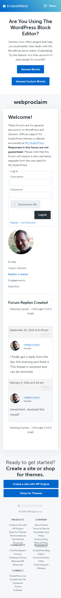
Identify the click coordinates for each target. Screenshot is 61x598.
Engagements (16, 280)
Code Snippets (41, 564)
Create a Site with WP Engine (18, 527)
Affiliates (41, 568)
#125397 (45, 334)
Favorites (13, 286)
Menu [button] (52, 5)
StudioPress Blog (41, 550)
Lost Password (28, 222)
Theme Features (18, 535)
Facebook (18, 583)
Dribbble (17, 590)
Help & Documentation (41, 556)
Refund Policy (41, 542)
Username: (17, 176)
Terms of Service (41, 528)
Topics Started (17, 268)
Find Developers (18, 550)
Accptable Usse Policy (41, 534)
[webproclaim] (21, 256)
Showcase (18, 542)
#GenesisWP (17, 561)
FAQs (41, 561)
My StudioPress (34, 143)
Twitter (18, 586)
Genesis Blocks (30, 69)
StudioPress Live (17, 576)
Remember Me (27, 204)
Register (14, 222)
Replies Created (18, 274)
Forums (18, 554)
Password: (17, 189)
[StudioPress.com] (15, 6)
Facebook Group (17, 557)
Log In (42, 214)
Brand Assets (41, 525)
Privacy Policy (41, 539)
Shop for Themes (31, 493)
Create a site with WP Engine (31, 484)
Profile (12, 262)
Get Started (18, 539)
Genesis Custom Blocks (30, 81)
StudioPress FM (18, 579)
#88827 (46, 387)
